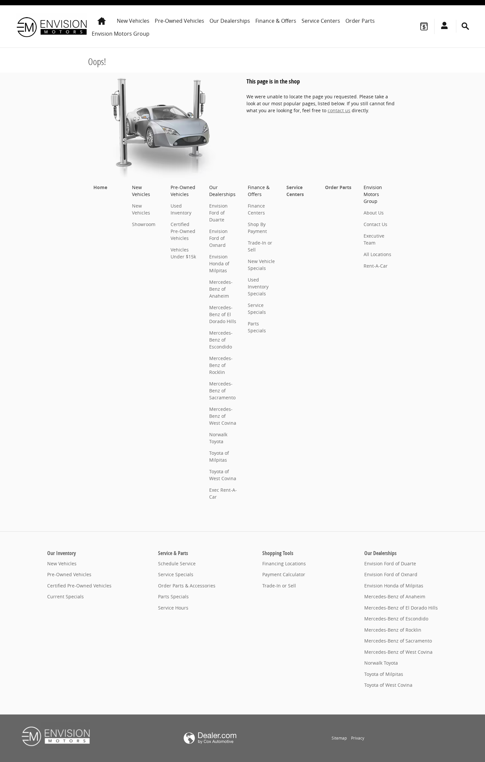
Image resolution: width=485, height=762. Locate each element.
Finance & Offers (275, 20)
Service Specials (175, 574)
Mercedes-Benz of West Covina (222, 416)
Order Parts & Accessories (186, 585)
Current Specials (65, 596)
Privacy (357, 738)
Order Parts (360, 20)
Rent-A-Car (376, 266)
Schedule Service (177, 563)
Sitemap (339, 738)
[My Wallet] (424, 26)
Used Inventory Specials (258, 287)
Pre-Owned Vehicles (179, 20)
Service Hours (173, 608)
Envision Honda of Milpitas (219, 263)
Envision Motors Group (120, 33)
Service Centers (321, 20)
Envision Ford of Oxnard (218, 238)
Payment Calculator (283, 574)
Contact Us (375, 224)
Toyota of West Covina (388, 685)
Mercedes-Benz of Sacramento (222, 391)
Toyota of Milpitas (383, 674)
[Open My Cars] (443, 26)
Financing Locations (284, 563)
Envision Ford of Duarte (218, 213)
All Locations (377, 254)
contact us (339, 110)
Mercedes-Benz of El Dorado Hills (222, 314)
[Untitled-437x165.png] (55, 735)
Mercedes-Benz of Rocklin (221, 365)
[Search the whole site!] (465, 26)
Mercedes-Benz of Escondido (221, 340)
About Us (374, 213)
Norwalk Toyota (381, 663)
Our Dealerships (230, 20)
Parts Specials (173, 596)
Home (100, 187)
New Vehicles (133, 20)
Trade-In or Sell (279, 585)
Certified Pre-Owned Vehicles (183, 231)
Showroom (143, 224)
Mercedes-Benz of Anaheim (221, 289)
